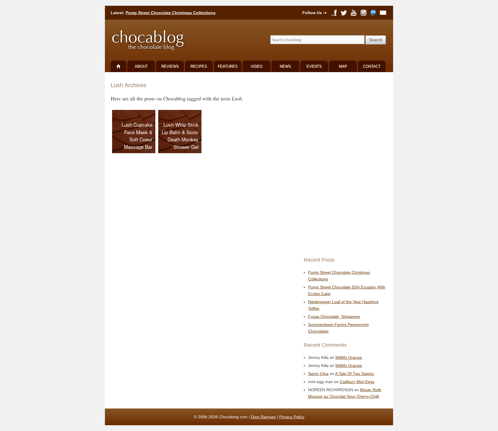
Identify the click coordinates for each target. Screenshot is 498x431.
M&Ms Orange (348, 357)
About (141, 66)
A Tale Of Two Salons (354, 373)
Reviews (170, 66)
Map (343, 66)
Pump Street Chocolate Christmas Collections (171, 12)
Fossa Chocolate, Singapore (334, 316)
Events (314, 66)
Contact (372, 66)
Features (228, 66)
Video (257, 66)
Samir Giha (318, 373)
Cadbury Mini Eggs (357, 381)
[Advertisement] (344, 164)
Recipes (198, 66)
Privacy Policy (291, 417)
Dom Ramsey (263, 417)
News (285, 66)
